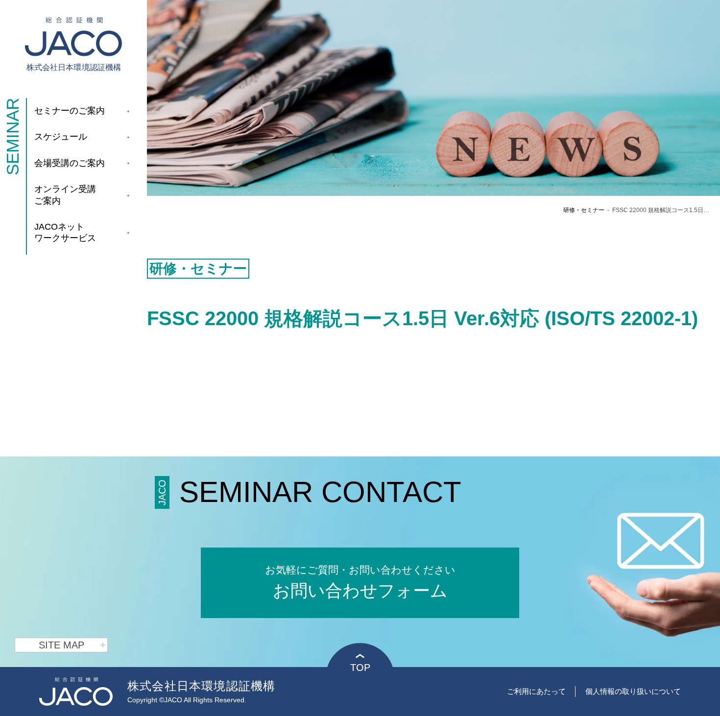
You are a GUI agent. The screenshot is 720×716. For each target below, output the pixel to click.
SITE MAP (61, 645)
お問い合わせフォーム (360, 582)
